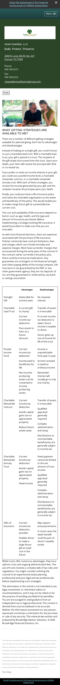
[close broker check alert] (56, 2)
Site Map (6, 672)
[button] (51, 13)
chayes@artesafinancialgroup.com (22, 81)
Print (6, 92)
